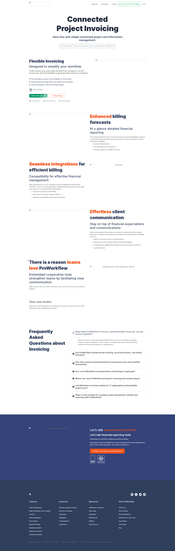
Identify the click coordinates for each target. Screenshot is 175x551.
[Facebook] (132, 494)
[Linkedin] (144, 494)
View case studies (40, 301)
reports (107, 144)
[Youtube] (140, 494)
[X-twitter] (136, 494)
